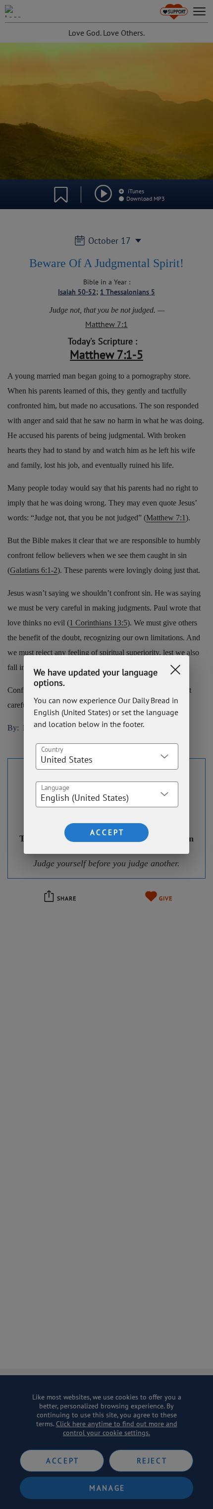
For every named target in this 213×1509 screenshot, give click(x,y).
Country (52, 749)
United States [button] (67, 759)
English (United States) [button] (85, 797)
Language (55, 787)
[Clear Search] (175, 669)
